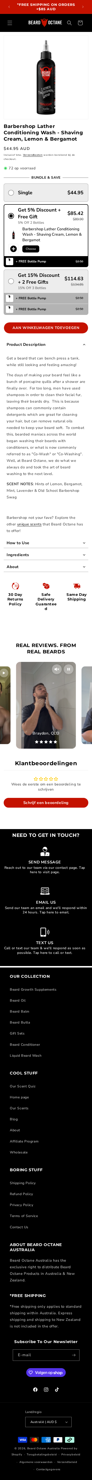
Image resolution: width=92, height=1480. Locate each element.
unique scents (29, 524)
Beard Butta (20, 1022)
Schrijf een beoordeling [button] (46, 802)
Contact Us (19, 1227)
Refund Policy (21, 1194)
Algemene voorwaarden (36, 1462)
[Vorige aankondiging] (9, 6)
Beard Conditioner (25, 1044)
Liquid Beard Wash (25, 1055)
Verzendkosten (33, 155)
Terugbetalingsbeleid (42, 1454)
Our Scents (19, 1108)
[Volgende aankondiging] (83, 6)
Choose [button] (31, 249)
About (15, 1130)
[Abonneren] (73, 1355)
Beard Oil (18, 1000)
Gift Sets (17, 1033)
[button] (9, 23)
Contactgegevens (48, 1469)
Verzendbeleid (67, 1462)
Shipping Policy (23, 1183)
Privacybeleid (70, 1454)
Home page (19, 1097)
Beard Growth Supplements (33, 989)
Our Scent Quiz (23, 1086)
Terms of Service (24, 1216)
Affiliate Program (24, 1141)
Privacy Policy (21, 1205)
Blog (14, 1119)
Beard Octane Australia (43, 1448)
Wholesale (18, 1152)
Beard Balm (19, 1011)
